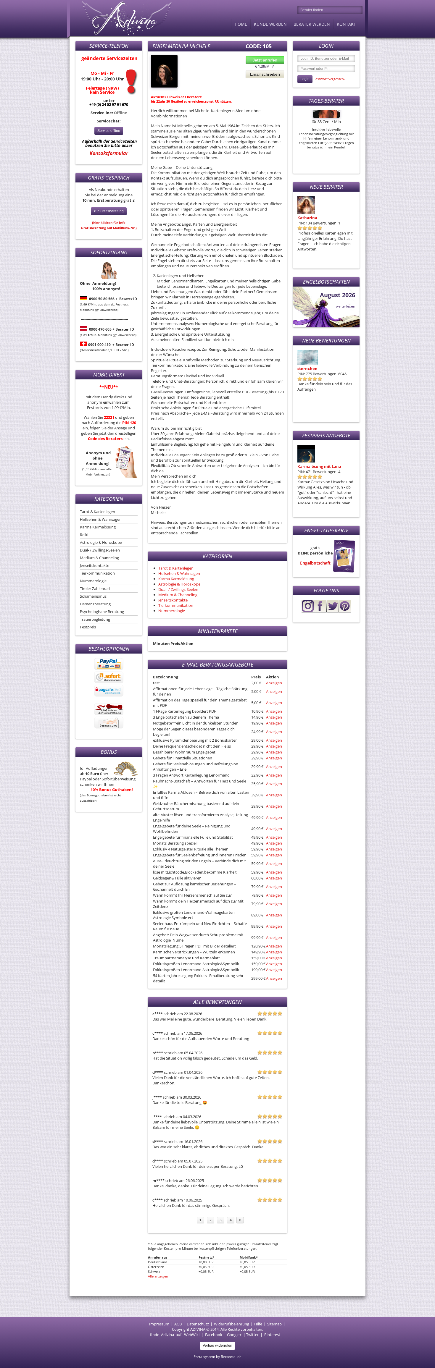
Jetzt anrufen (265, 60)
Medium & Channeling (99, 557)
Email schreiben (265, 74)
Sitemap (274, 1324)
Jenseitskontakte (94, 565)
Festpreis (88, 627)
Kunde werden (270, 24)
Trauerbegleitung (95, 619)
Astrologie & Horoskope (101, 542)
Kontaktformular (109, 153)
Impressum (159, 1324)
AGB (178, 1324)
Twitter (252, 1334)
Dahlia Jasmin (310, 217)
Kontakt (346, 24)
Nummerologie (93, 580)
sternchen (307, 368)
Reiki (84, 534)
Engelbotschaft (315, 563)
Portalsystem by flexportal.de (217, 1356)
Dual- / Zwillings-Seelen (100, 550)
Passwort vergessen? (329, 79)
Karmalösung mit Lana (319, 466)
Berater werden (312, 24)
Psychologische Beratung (102, 611)
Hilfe (258, 1324)
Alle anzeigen (158, 1276)
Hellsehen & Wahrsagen (101, 519)
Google (233, 1334)
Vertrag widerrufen (217, 1345)
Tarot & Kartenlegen (97, 511)
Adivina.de (121, 17)
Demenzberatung (95, 604)
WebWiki (191, 1334)
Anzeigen (274, 682)
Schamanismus (93, 596)
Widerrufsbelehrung (231, 1324)
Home (241, 24)
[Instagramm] (308, 611)
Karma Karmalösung (98, 527)
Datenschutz (198, 1324)
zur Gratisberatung (109, 211)
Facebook (213, 1334)
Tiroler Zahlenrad (95, 588)
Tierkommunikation (97, 573)
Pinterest (272, 1334)
